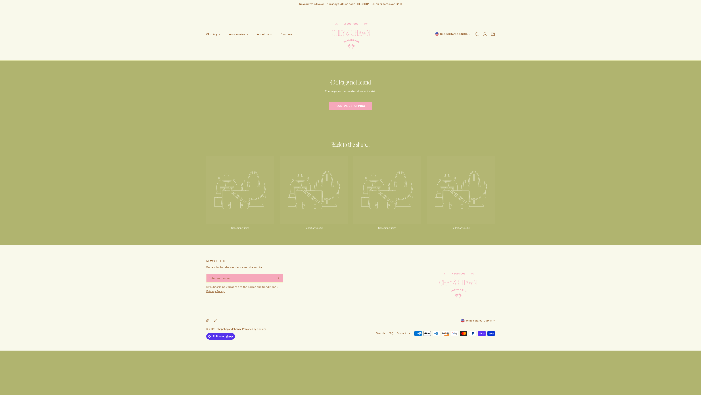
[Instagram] (208, 321)
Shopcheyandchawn (229, 329)
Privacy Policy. (215, 291)
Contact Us (403, 333)
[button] (493, 34)
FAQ (390, 333)
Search (380, 333)
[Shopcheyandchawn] (350, 34)
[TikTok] (216, 321)
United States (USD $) (454, 34)
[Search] (477, 34)
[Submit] (278, 278)
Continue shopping (350, 106)
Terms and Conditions (262, 287)
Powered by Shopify (254, 329)
